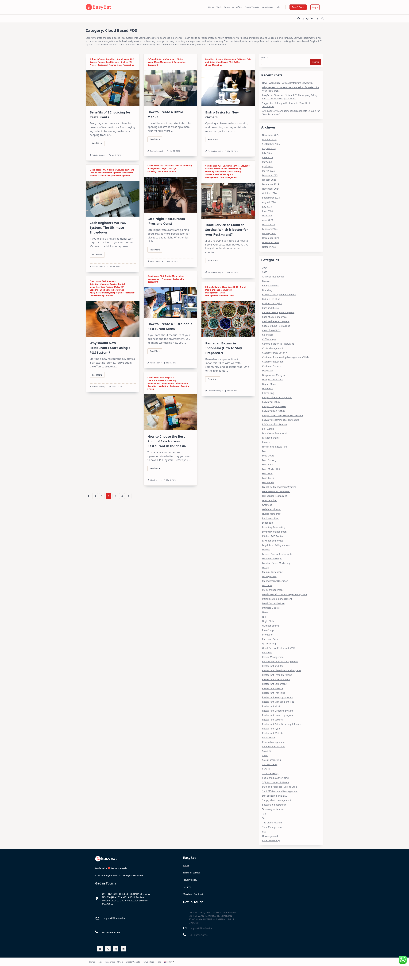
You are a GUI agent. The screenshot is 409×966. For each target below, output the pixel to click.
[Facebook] (298, 18)
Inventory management (109, 172)
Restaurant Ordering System (277, 710)
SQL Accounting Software (275, 782)
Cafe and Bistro (154, 59)
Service (266, 768)
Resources (229, 7)
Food (264, 451)
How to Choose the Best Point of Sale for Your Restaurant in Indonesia (167, 441)
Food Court (268, 455)
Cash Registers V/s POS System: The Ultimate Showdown (108, 227)
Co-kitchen (268, 334)
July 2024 (267, 206)
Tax (264, 813)
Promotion (233, 168)
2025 (264, 272)
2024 (264, 267)
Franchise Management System (279, 486)
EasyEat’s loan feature (274, 410)
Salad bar (267, 750)
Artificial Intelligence (273, 276)
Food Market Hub (271, 469)
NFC (264, 616)
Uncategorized (270, 835)
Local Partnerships (272, 558)
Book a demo (298, 7)
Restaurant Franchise (273, 692)
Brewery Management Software (231, 59)
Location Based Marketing (276, 563)
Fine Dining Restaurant (274, 446)
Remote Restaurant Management (280, 661)
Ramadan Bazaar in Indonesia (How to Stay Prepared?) (223, 348)
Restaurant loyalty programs (109, 292)
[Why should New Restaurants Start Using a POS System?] (112, 319)
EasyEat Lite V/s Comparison (277, 397)
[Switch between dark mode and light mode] (317, 18)
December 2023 (270, 237)
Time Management (228, 177)
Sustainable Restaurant (274, 804)
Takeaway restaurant (273, 809)
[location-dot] (96, 898)
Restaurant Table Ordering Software (112, 294)
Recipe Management (273, 656)
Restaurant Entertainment (276, 679)
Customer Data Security (274, 352)
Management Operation (275, 580)
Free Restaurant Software (276, 491)
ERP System (268, 428)
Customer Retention (273, 361)
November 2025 (270, 134)
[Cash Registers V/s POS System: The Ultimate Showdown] (112, 199)
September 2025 (271, 143)
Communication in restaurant (278, 343)
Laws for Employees (272, 540)
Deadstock (267, 370)
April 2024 (267, 220)
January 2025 (269, 179)
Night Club (167, 168)
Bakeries (266, 281)
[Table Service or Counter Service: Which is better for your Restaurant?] (228, 200)
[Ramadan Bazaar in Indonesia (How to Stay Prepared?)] (228, 319)
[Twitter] (303, 18)
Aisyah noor (155, 363)
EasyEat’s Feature (104, 287)
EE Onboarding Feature (274, 424)
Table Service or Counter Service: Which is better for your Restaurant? (226, 230)
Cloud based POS (224, 62)
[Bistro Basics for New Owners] (228, 88)
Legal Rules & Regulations (276, 545)
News (265, 612)
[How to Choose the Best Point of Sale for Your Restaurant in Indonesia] (170, 412)
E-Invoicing (268, 392)
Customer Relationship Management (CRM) (285, 357)
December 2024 (270, 184)
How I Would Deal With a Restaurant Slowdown (287, 82)
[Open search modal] (322, 18)
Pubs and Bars (270, 639)
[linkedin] (312, 18)
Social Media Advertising (275, 777)
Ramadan (223, 295)
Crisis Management (272, 348)
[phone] (96, 932)
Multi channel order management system (284, 594)
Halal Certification (271, 509)
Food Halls (267, 464)
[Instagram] (307, 18)
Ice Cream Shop (270, 518)
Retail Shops (268, 737)
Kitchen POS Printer (272, 536)
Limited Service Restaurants (277, 554)
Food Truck (268, 477)
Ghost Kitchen (269, 500)
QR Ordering (269, 643)
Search (264, 57)
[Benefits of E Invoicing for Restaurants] (112, 88)
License (266, 549)
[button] (315, 7)
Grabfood (267, 504)
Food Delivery (112, 62)
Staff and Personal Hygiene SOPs (279, 786)
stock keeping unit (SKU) (275, 795)
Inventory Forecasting (274, 527)
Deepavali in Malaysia (274, 375)
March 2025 (268, 170)
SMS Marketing (270, 773)
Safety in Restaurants (273, 746)
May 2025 (267, 161)
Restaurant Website (272, 733)
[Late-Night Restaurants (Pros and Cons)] (170, 195)
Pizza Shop (268, 630)
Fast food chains (271, 437)
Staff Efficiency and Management (114, 175)
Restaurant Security (272, 719)
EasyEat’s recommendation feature (280, 419)
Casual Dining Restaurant (276, 325)
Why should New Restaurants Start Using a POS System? (110, 348)
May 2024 (267, 215)
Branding (110, 59)
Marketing (217, 65)
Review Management (273, 742)
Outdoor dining (270, 625)
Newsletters (267, 7)
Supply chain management (276, 800)
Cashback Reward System (275, 321)
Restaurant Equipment (274, 683)
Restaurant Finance (107, 65)
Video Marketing (271, 840)
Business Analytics (272, 303)
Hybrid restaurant (271, 513)
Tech (232, 295)
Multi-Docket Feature (273, 603)
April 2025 (267, 166)
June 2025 (267, 157)
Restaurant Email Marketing (277, 674)
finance (101, 62)
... (111, 135)
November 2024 (270, 188)
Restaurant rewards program (277, 715)
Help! (278, 7)
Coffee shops (169, 59)
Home (211, 7)
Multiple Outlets (271, 607)
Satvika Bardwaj (98, 155)
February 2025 (270, 175)
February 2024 (270, 228)
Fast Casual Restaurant (274, 433)
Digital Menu (122, 59)
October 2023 (269, 246)
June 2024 (267, 211)
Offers (239, 7)
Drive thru (267, 388)
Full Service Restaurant (274, 495)
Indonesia (217, 289)
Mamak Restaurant (272, 571)
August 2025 (269, 148)
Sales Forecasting (125, 65)
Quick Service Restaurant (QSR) (278, 648)
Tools (218, 7)
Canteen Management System (278, 312)
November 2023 (270, 242)
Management (220, 168)
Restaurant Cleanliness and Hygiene (281, 670)
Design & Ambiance (272, 379)
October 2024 (269, 193)
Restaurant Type (271, 728)
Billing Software (97, 59)
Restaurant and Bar (272, 665)
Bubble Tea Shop (271, 298)
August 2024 (269, 202)
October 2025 (269, 139)
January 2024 (269, 233)
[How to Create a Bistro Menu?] (170, 88)
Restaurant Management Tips (278, 701)
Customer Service (173, 165)
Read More (97, 143)
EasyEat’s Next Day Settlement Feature (282, 415)
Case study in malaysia (274, 316)
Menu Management (163, 62)
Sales (265, 755)
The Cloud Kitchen (272, 822)
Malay (117, 287)
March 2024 (268, 224)
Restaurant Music (271, 706)
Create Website (252, 7)
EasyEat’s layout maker (274, 406)
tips (264, 831)
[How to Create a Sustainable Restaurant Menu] (170, 302)
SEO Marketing (270, 764)
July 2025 (267, 152)
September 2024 (271, 197)
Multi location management (277, 598)
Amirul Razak (155, 261)
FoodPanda (268, 482)
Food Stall (267, 473)
